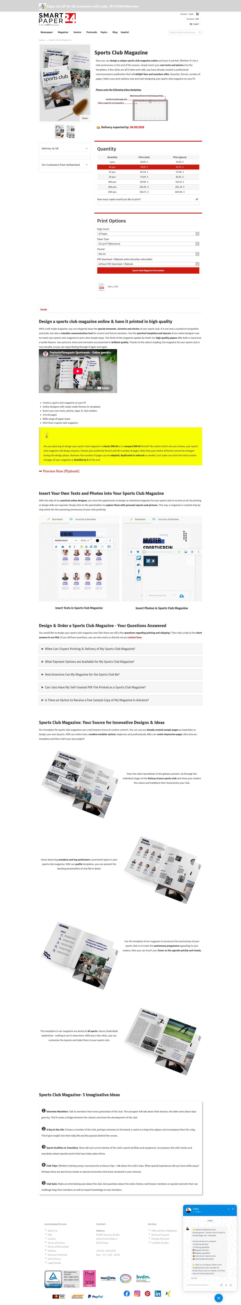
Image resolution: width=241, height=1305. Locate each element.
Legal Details (54, 1262)
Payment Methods (57, 1254)
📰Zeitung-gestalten (200, 1247)
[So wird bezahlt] (77, 1290)
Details (43, 309)
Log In (191, 14)
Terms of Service (56, 1242)
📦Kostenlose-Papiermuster (204, 1256)
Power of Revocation (58, 1246)
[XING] (168, 1290)
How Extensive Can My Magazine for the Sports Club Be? (82, 674)
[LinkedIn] (158, 1290)
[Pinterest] (147, 1290)
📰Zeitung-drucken (200, 1244)
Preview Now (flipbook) (61, 471)
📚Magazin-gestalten (201, 1253)
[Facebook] (127, 1290)
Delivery (52, 1250)
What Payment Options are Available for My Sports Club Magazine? (89, 662)
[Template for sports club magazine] (70, 131)
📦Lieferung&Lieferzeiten (203, 1259)
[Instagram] (137, 1290)
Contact (52, 1238)
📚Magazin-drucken (200, 1250)
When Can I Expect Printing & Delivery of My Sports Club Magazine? (90, 649)
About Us (52, 1230)
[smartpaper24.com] (57, 19)
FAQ (50, 1234)
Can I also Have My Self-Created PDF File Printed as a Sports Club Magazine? (95, 687)
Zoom (85, 118)
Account (183, 14)
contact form (135, 637)
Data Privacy (54, 1258)
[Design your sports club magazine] (59, 131)
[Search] (199, 32)
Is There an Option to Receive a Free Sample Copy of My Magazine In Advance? (97, 700)
